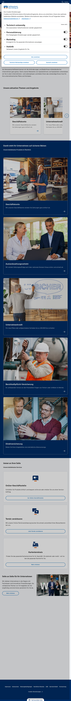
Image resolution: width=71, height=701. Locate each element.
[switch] (65, 32)
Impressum (25, 18)
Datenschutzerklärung (11, 18)
